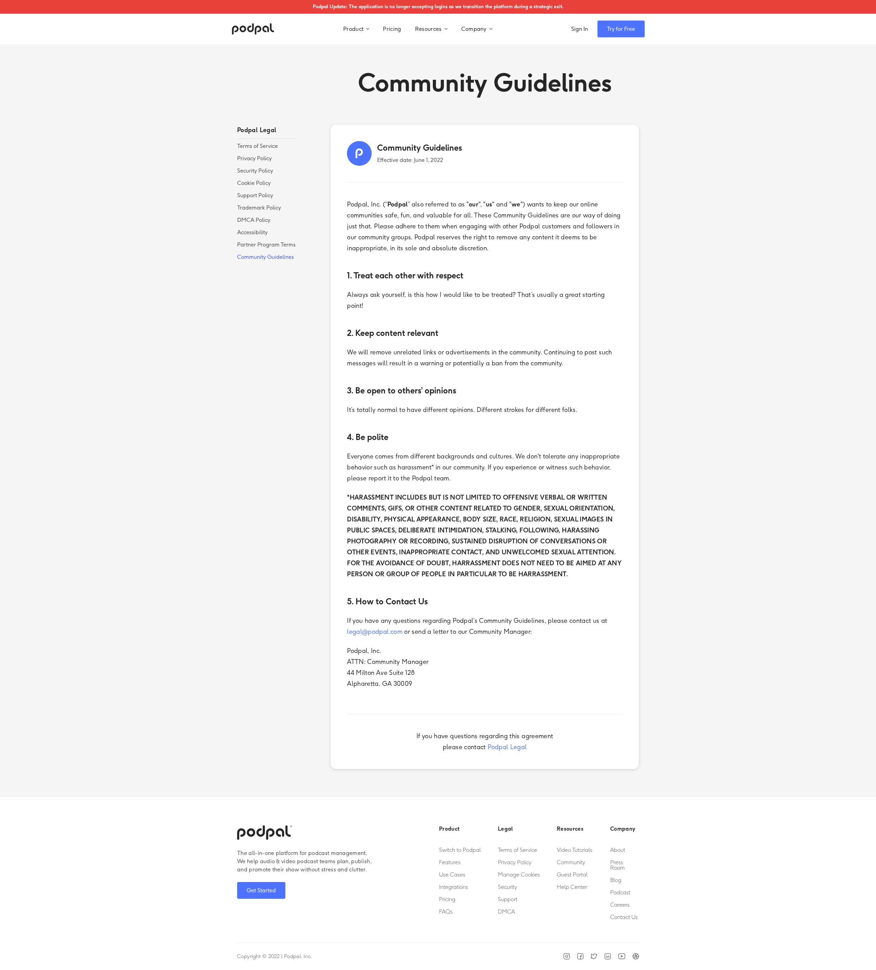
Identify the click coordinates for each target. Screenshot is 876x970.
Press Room (617, 865)
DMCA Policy (253, 220)
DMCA (506, 912)
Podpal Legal (507, 747)
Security (507, 887)
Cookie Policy (254, 183)
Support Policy (255, 195)
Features (450, 862)
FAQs (446, 912)
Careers (620, 905)
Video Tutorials (574, 850)
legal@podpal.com (374, 631)
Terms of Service (257, 146)
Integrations (453, 887)
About (617, 850)
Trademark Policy (259, 207)
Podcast (620, 892)
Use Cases (452, 875)
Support (507, 899)
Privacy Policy (254, 158)
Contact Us (624, 917)
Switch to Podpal (460, 850)
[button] (356, 29)
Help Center (572, 887)
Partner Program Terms (266, 244)
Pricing (392, 29)
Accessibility (252, 232)
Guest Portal (572, 875)
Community (571, 862)
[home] (253, 29)
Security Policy (255, 170)
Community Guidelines (265, 257)
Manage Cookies (519, 875)
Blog (615, 880)
